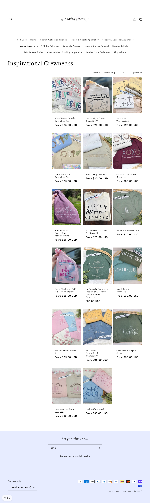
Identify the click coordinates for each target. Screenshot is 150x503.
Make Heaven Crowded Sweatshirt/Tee (65, 119)
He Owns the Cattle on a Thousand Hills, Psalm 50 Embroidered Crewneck (97, 293)
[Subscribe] (99, 448)
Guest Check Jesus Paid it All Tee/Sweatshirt (65, 290)
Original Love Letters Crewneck (126, 175)
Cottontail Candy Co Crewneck (64, 410)
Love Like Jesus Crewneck (123, 290)
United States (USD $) (21, 487)
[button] (11, 19)
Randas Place (121, 491)
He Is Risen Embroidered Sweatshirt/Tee (93, 353)
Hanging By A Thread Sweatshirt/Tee (95, 119)
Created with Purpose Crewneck (126, 351)
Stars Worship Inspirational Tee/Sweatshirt (62, 233)
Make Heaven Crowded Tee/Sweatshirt (96, 231)
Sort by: (96, 72)
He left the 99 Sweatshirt (127, 230)
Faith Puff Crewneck (95, 409)
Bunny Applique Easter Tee (65, 351)
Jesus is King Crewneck (96, 174)
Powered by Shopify (134, 491)
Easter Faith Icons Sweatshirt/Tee (63, 175)
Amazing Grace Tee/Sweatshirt (123, 119)
